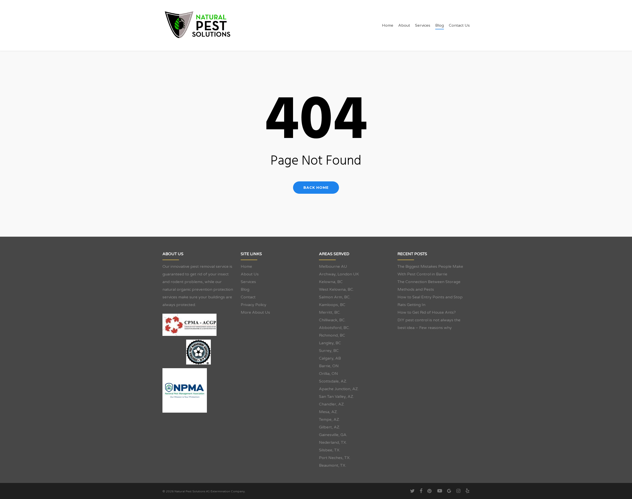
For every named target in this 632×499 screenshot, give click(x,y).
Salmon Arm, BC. (334, 297)
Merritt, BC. (329, 312)
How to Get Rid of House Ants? (426, 312)
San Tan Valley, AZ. (336, 396)
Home (246, 266)
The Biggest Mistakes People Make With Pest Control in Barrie (430, 270)
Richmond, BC (332, 335)
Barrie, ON (329, 366)
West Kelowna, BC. (336, 289)
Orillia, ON (328, 373)
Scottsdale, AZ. (333, 381)
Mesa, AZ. (328, 411)
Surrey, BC (329, 350)
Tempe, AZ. (329, 419)
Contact (248, 297)
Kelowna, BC (331, 281)
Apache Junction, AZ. (338, 388)
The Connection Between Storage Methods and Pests (428, 285)
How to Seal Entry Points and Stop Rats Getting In (430, 301)
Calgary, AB (330, 358)
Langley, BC (330, 343)
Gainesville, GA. (333, 434)
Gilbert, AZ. (329, 427)
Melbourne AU (333, 266)
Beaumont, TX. (332, 465)
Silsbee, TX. (329, 450)
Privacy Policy (253, 304)
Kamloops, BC (332, 304)
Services (248, 281)
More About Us (255, 312)
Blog (245, 289)
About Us (250, 274)
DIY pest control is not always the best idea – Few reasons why (428, 324)
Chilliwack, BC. (332, 320)
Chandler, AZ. (331, 404)
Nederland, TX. (333, 442)
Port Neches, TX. (334, 457)
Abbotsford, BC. (334, 327)
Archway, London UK (339, 274)
